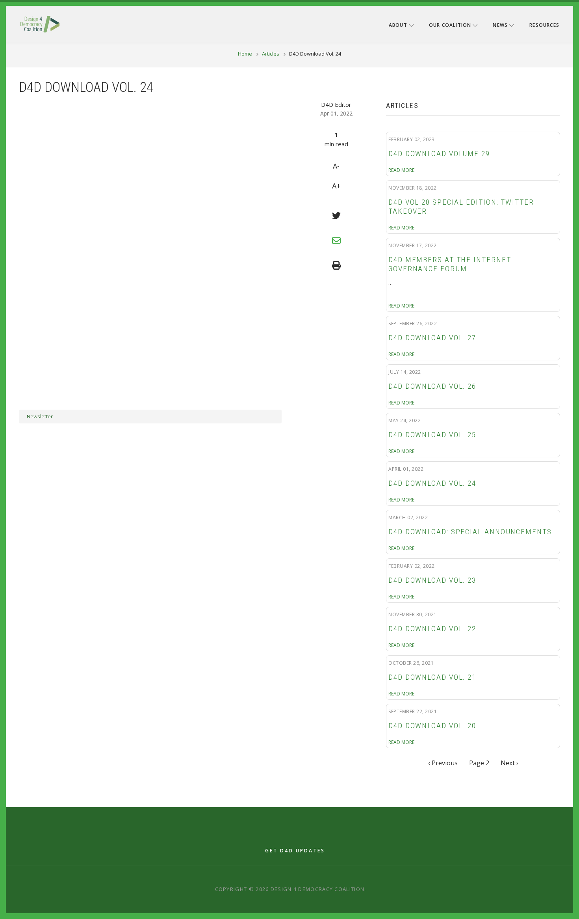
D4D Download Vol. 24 (432, 483)
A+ (336, 185)
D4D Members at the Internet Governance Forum (449, 264)
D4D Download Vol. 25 (432, 435)
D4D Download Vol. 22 (432, 628)
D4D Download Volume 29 (439, 153)
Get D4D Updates (295, 850)
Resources (544, 25)
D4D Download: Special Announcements (470, 532)
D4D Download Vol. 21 (432, 677)
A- (336, 166)
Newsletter (40, 416)
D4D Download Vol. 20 (432, 725)
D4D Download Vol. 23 (432, 580)
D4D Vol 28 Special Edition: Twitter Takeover (461, 207)
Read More (401, 170)
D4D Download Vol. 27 (432, 338)
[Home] (40, 24)
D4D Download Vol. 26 (432, 386)
